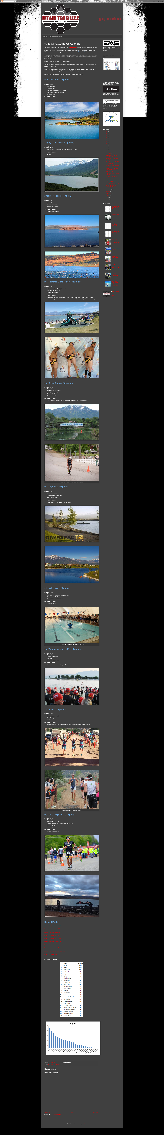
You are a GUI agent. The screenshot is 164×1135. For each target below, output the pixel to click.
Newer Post (47, 1112)
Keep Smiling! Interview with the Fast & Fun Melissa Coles (115, 283)
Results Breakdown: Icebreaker (52, 948)
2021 (106, 142)
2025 (106, 133)
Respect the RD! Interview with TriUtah (112, 159)
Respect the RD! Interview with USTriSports (112, 169)
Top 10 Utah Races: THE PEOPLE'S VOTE (111, 156)
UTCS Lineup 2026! (56, 36)
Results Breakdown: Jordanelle (52, 932)
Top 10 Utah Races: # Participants (52, 925)
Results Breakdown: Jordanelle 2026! (115, 266)
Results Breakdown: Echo (50, 954)
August (108, 195)
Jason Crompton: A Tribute (116, 248)
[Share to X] (67, 1062)
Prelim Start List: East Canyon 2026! (115, 208)
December (108, 153)
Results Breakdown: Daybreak (51, 944)
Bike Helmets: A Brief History (115, 215)
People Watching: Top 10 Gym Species (112, 177)
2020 (106, 144)
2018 (106, 148)
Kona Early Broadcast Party (112, 183)
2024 (106, 136)
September (108, 193)
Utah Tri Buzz (116, 291)
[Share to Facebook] (68, 1062)
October (108, 191)
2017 (106, 150)
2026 (106, 131)
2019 (106, 146)
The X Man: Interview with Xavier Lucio (112, 180)
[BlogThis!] (65, 1062)
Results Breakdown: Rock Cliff (52, 929)
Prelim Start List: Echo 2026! (115, 232)
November (108, 189)
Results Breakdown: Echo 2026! (114, 224)
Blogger (95, 1124)
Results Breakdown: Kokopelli (51, 935)
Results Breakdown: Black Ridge (52, 938)
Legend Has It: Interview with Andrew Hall (115, 258)
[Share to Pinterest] (70, 1062)
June (107, 199)
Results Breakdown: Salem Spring (52, 941)
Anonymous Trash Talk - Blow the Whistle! (111, 186)
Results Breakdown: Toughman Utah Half (54, 951)
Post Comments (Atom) (56, 1114)
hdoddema (84, 1124)
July (107, 197)
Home (45, 36)
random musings (51, 1064)
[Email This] (63, 1062)
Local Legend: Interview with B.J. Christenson (115, 241)
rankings (57, 1064)
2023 (106, 137)
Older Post (95, 1112)
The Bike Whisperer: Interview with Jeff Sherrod (115, 275)
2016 (106, 152)
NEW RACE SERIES (110, 171)
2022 (106, 140)
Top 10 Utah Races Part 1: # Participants (112, 162)
